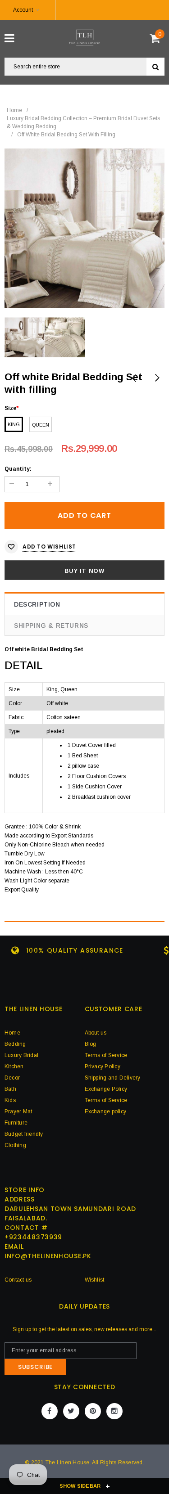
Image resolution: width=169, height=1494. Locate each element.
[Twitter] (71, 1411)
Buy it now (84, 570)
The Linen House (68, 1462)
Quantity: (18, 469)
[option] (84, 228)
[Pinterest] (93, 1411)
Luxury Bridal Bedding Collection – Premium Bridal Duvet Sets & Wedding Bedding (83, 122)
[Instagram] (114, 1411)
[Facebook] (49, 1411)
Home (14, 110)
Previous (134, 379)
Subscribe (35, 1367)
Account (23, 10)
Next (156, 379)
